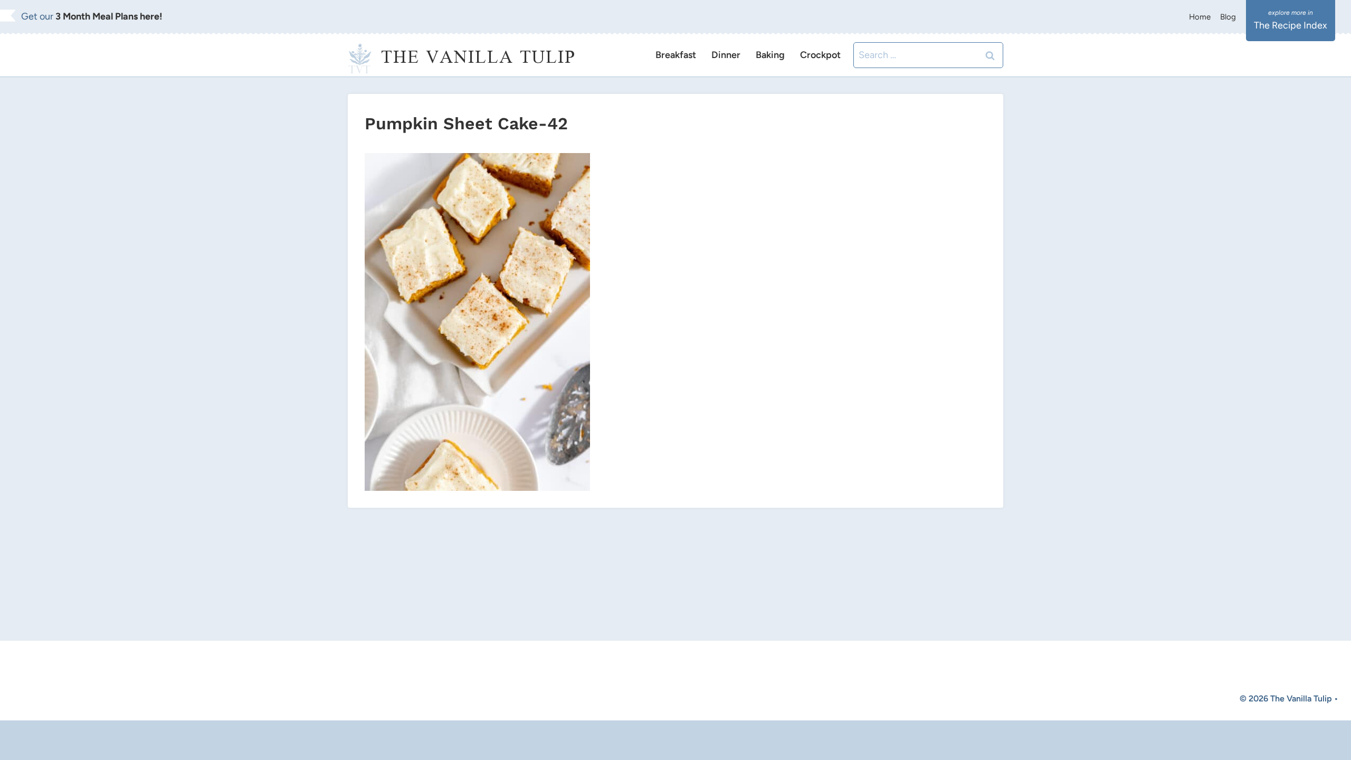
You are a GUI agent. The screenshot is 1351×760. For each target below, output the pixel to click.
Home (1200, 17)
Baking (770, 55)
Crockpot (820, 55)
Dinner (725, 55)
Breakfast (675, 55)
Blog (1228, 17)
